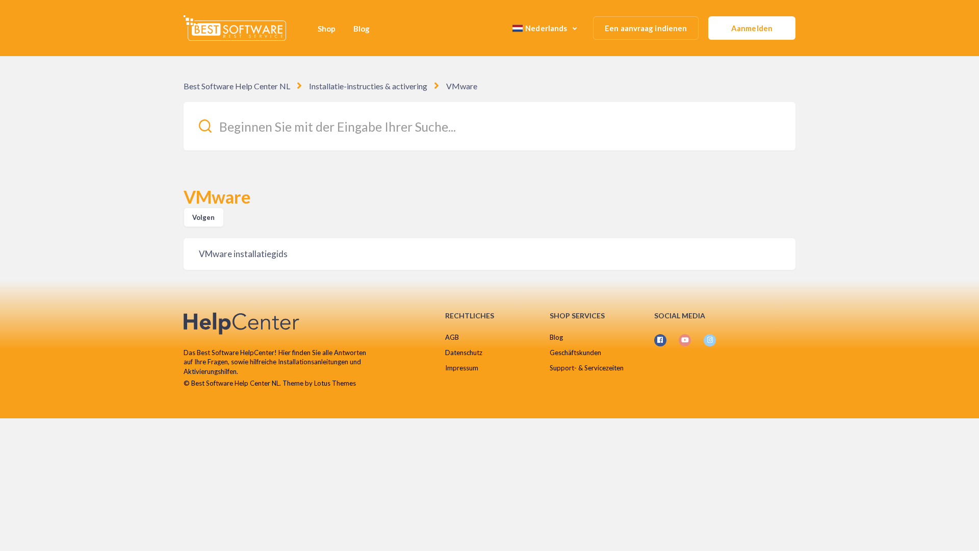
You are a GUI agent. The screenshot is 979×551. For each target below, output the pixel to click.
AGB (452, 337)
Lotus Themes (335, 383)
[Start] (235, 28)
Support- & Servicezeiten (587, 368)
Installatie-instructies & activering (368, 86)
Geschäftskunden (575, 352)
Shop (327, 28)
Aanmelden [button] (751, 28)
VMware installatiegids (243, 253)
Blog (361, 28)
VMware (461, 86)
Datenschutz (463, 352)
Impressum (461, 368)
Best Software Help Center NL (237, 86)
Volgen (203, 217)
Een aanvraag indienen (646, 28)
